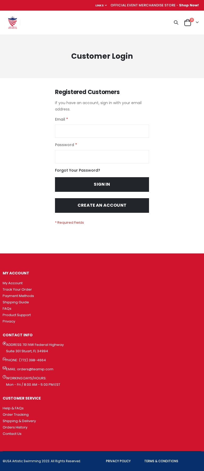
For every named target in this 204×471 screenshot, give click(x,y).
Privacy (9, 321)
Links (99, 5)
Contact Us (12, 433)
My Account (13, 283)
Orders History (15, 427)
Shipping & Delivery (19, 420)
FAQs (7, 308)
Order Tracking (16, 414)
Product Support (17, 314)
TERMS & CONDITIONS (161, 461)
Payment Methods (18, 295)
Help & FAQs (13, 408)
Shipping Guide (16, 302)
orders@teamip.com (35, 369)
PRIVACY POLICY (118, 461)
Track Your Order (17, 289)
